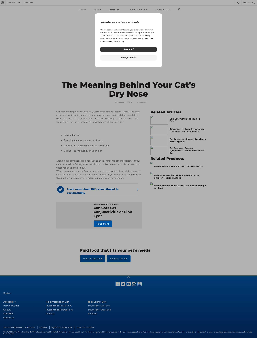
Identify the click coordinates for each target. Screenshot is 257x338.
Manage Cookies (128, 58)
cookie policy (118, 41)
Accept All (128, 49)
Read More (103, 223)
